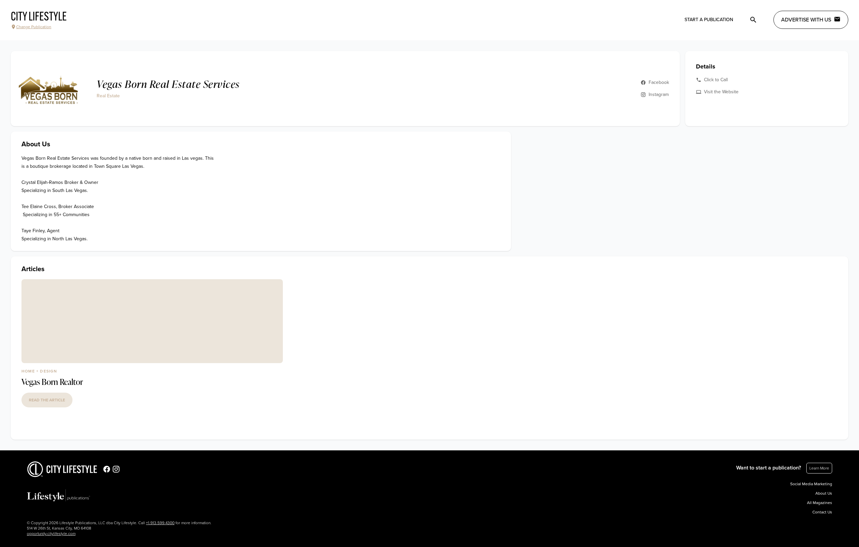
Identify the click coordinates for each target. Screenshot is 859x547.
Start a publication (709, 19)
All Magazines (819, 502)
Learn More (819, 468)
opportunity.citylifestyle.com (51, 533)
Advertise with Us (806, 19)
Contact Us (822, 512)
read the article (47, 400)
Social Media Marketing (811, 484)
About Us (823, 493)
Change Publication (33, 26)
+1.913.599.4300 (160, 522)
